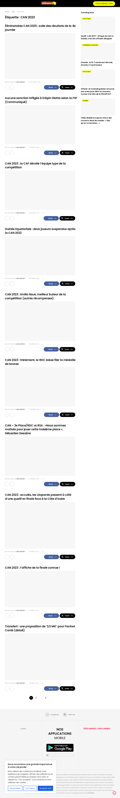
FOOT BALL (87, 19)
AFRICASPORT (20, 82)
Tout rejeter (30, 788)
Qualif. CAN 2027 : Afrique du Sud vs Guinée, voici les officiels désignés (97, 37)
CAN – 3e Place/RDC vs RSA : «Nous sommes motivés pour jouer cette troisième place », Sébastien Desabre (35, 429)
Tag (13, 12)
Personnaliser (15, 788)
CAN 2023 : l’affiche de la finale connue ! (32, 568)
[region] (30, 776)
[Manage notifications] (114, 793)
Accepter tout (45, 788)
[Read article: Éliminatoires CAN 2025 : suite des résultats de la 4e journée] (40, 56)
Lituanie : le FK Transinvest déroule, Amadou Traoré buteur (97, 63)
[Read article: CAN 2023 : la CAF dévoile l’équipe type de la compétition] (40, 190)
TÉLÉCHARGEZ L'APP (104, 3)
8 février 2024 (33, 552)
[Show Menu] (6, 3)
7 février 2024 (33, 610)
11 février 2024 (33, 344)
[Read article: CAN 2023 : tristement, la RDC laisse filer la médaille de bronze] (40, 386)
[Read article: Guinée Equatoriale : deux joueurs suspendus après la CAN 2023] (40, 255)
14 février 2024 (33, 147)
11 (45, 698)
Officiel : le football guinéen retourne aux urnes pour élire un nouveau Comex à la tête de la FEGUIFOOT (97, 91)
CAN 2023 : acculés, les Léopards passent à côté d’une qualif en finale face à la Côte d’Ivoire (38, 497)
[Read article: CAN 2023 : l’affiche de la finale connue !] (40, 589)
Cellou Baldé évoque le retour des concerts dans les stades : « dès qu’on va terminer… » (96, 120)
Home (7, 12)
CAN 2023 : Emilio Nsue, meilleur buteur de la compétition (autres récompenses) (35, 296)
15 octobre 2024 (34, 82)
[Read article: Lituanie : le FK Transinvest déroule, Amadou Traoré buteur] (98, 51)
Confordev (90, 793)
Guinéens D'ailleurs (90, 45)
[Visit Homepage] (50, 3)
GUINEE (85, 101)
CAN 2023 (20, 12)
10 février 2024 (33, 409)
